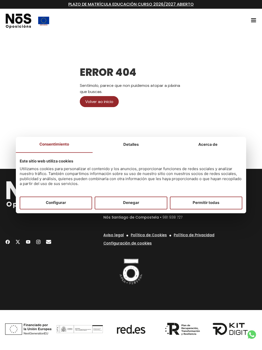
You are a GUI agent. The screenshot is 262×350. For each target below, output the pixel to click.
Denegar (131, 202)
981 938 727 (172, 217)
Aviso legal (113, 235)
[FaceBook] (7, 241)
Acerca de (207, 144)
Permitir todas (206, 202)
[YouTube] (28, 241)
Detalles (131, 144)
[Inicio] (18, 21)
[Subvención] (43, 21)
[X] (17, 241)
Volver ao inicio (99, 101)
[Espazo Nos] (131, 271)
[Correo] (48, 241)
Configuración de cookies (127, 243)
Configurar (56, 202)
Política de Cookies (149, 235)
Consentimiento (54, 144)
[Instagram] (38, 241)
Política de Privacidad (194, 235)
